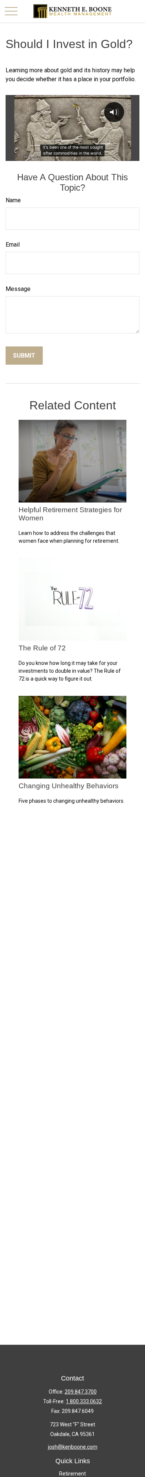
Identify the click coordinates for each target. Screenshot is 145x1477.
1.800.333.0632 (84, 1401)
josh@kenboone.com (72, 1447)
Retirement (72, 1474)
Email (13, 244)
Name (13, 200)
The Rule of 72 (42, 648)
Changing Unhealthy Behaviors (69, 786)
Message (18, 288)
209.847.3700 (81, 1392)
